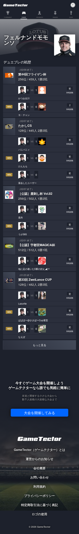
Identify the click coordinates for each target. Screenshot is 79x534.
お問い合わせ (39, 477)
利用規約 (39, 486)
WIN (9, 106)
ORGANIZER (39, 17)
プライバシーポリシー (39, 495)
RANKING (55, 17)
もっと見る (39, 345)
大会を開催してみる (39, 412)
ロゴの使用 (39, 514)
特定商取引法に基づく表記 (39, 505)
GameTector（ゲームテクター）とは (39, 449)
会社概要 (39, 468)
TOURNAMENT (8, 17)
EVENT (71, 17)
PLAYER (24, 17)
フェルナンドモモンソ (26, 40)
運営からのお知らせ (39, 459)
